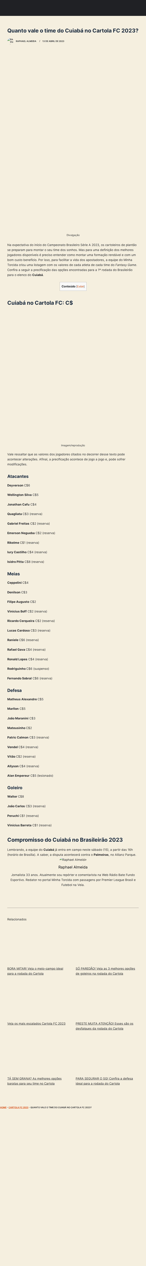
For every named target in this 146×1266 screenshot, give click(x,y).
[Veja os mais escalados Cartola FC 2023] (38, 999)
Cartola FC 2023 (18, 1107)
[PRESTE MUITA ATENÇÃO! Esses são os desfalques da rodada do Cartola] (107, 999)
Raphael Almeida (73, 867)
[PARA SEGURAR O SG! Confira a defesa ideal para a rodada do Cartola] (107, 1054)
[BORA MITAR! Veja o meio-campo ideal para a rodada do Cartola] (38, 944)
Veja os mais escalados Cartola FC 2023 (36, 1023)
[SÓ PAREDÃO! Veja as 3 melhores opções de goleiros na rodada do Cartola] (107, 944)
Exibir (80, 286)
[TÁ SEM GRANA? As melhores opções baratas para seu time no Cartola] (38, 1054)
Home (3, 1107)
